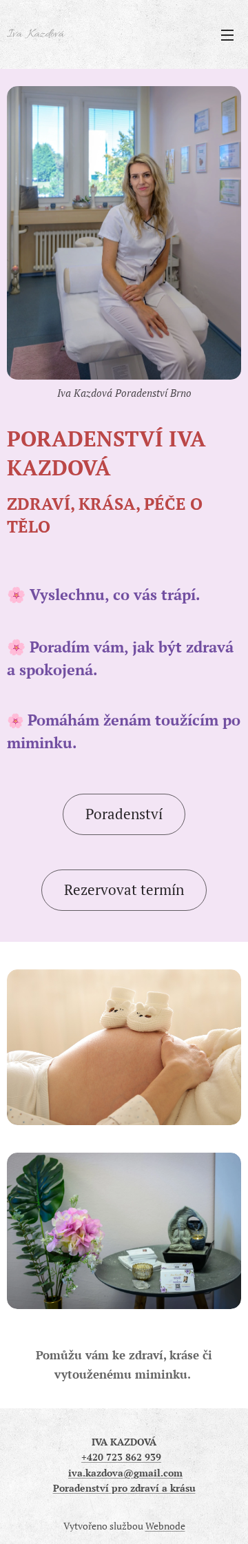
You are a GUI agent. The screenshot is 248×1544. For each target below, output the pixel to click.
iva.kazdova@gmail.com (125, 1472)
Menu (227, 34)
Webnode (165, 1525)
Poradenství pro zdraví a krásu (124, 1487)
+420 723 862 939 (121, 1456)
